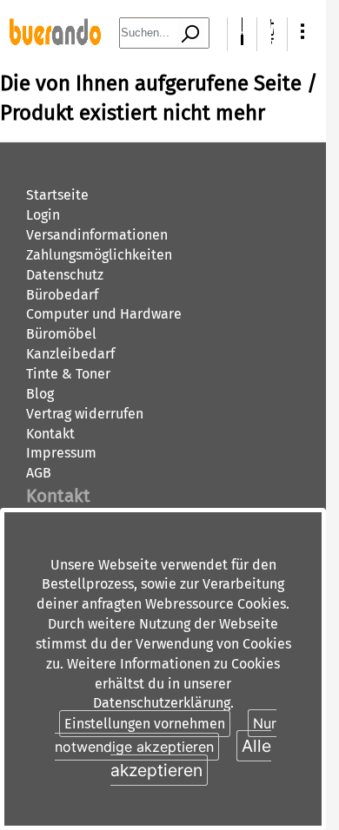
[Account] (242, 40)
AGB (38, 472)
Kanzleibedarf (70, 354)
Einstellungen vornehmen (144, 723)
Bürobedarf (62, 295)
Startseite (57, 195)
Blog (40, 393)
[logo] (55, 40)
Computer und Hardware (104, 314)
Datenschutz (64, 275)
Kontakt (50, 433)
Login (43, 215)
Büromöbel (61, 334)
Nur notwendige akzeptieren (165, 735)
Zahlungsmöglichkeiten (99, 255)
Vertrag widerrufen (84, 413)
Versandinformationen (97, 235)
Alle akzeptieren (191, 757)
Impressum (61, 453)
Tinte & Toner (68, 374)
